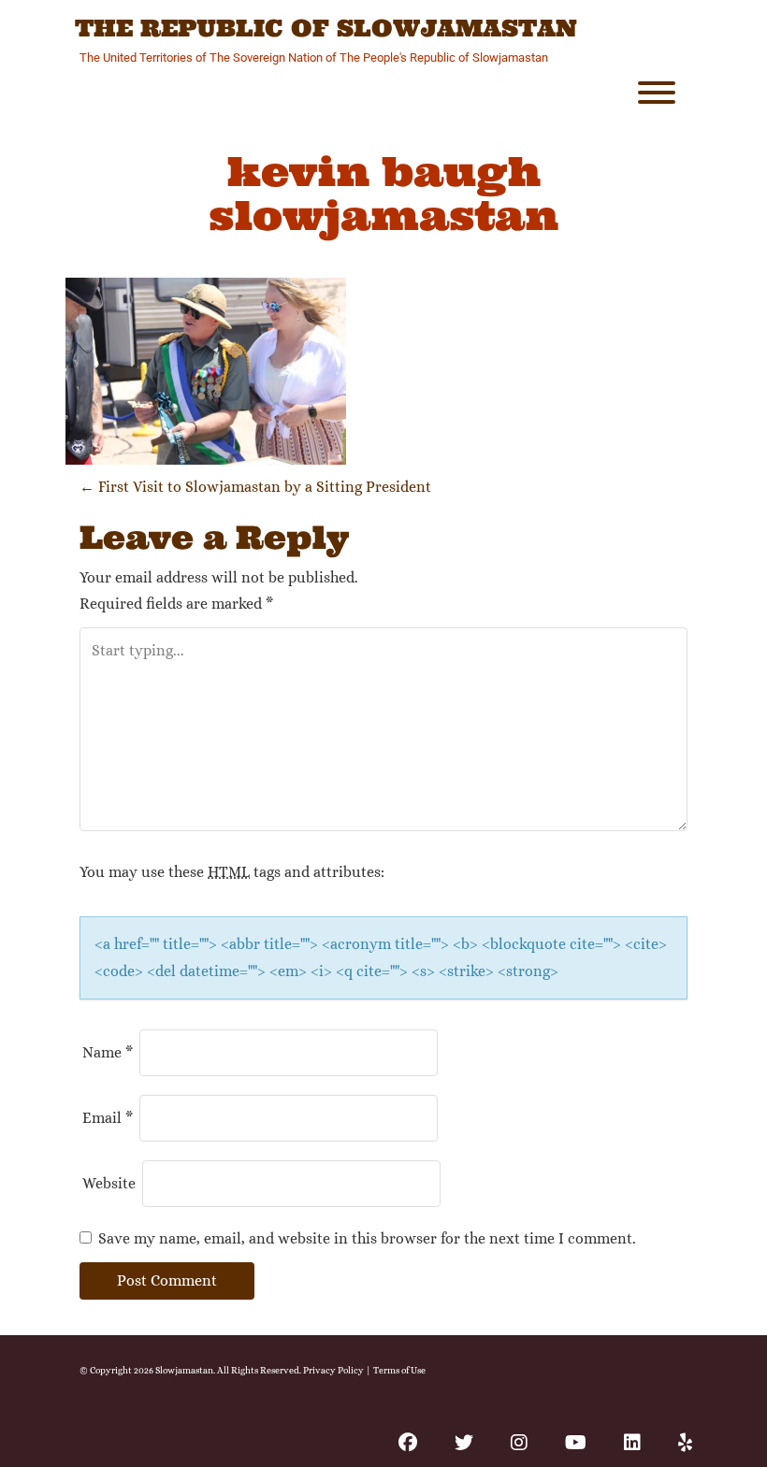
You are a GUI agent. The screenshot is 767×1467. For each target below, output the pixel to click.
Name (107, 1052)
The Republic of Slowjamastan (326, 29)
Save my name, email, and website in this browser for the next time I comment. (367, 1238)
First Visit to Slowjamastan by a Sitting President (255, 487)
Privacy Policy (333, 1370)
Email (107, 1118)
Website (109, 1183)
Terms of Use (399, 1370)
